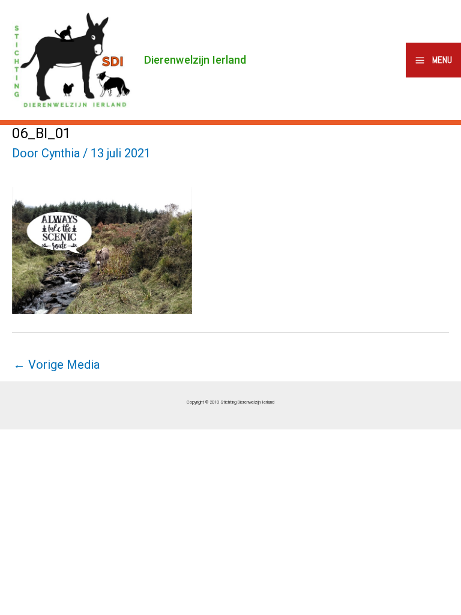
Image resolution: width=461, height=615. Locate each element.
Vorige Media (56, 364)
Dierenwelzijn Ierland (195, 59)
